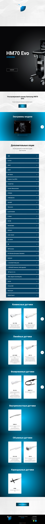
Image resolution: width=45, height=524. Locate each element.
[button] (22, 106)
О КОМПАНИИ (22, 17)
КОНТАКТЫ (22, 24)
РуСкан (22, 21)
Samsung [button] (22, 19)
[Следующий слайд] (42, 127)
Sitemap (23, 523)
